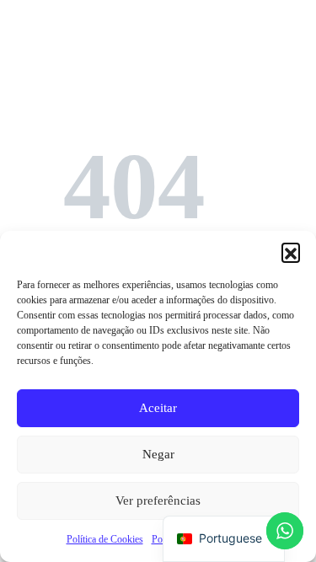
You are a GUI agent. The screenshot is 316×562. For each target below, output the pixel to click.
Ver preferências (158, 500)
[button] (290, 252)
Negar (158, 454)
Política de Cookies (105, 539)
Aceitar (158, 408)
